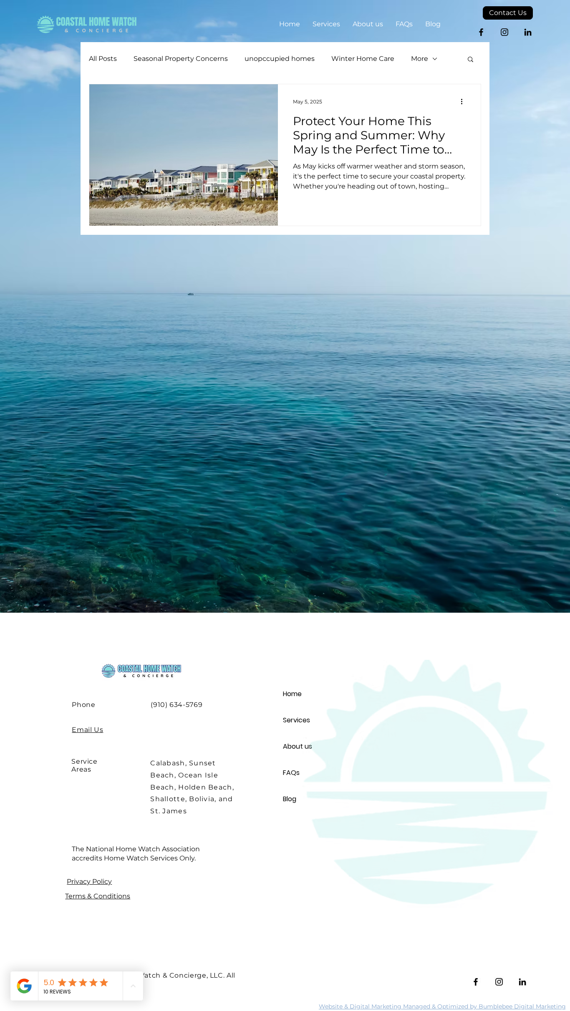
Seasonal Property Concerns (181, 59)
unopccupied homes (280, 59)
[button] (470, 59)
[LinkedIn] (528, 32)
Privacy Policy (89, 881)
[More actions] (464, 101)
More (419, 59)
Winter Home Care (362, 59)
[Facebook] (481, 32)
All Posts (103, 59)
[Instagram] (504, 32)
